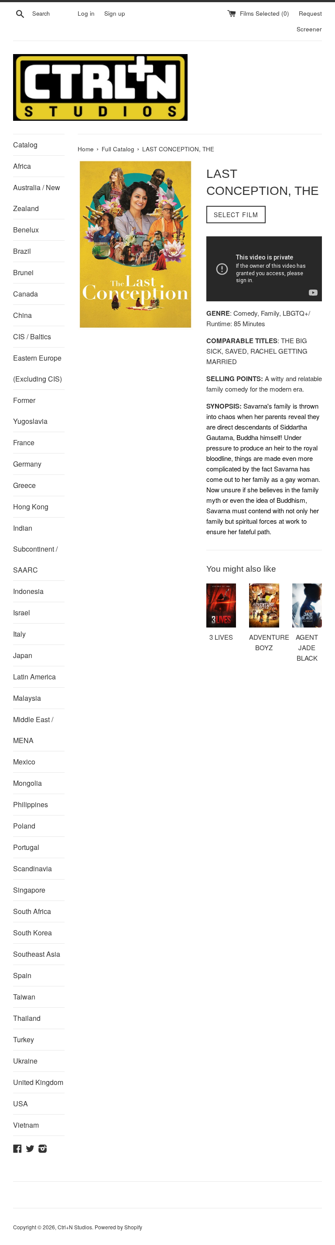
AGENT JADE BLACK (307, 647)
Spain (22, 975)
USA (20, 1103)
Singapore (29, 890)
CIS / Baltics (32, 336)
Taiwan (24, 997)
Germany (27, 464)
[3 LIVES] (221, 605)
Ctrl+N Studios (75, 1227)
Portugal (26, 847)
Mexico (24, 762)
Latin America (34, 677)
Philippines (30, 804)
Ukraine (25, 1061)
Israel (21, 612)
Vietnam (26, 1125)
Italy (19, 634)
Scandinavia (32, 868)
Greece (24, 485)
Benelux (26, 230)
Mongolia (27, 783)
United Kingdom (38, 1082)
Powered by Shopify (118, 1227)
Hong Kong (30, 506)
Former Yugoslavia (30, 410)
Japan (22, 655)
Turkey (23, 1039)
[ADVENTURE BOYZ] (264, 605)
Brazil (22, 251)
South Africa (32, 911)
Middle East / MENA (33, 729)
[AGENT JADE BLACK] (307, 605)
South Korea (32, 933)
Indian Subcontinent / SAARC (35, 549)
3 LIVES (221, 636)
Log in (86, 13)
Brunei (23, 272)
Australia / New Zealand (36, 197)
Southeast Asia (36, 954)
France (23, 442)
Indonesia (28, 591)
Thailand (27, 1018)
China (22, 315)
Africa (22, 166)
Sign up (114, 13)
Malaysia (27, 698)
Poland (24, 826)
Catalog (25, 145)
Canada (25, 294)
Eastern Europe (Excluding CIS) (37, 368)
